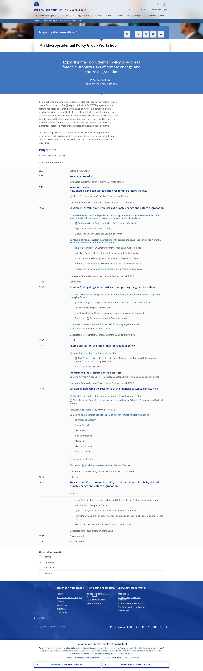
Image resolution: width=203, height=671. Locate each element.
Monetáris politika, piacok (46, 16)
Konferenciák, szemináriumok (71, 20)
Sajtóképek (62, 605)
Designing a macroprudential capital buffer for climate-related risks (108, 415)
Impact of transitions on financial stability (94, 353)
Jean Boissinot (97, 234)
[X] (137, 626)
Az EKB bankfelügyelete (154, 16)
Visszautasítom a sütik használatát (136, 665)
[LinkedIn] (142, 626)
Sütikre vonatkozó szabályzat (130, 603)
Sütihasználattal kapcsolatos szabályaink (122, 658)
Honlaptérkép (40, 618)
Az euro (109, 16)
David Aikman (79, 377)
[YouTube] (154, 626)
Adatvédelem (123, 594)
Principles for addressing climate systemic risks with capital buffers (107, 396)
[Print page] (127, 34)
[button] (161, 4)
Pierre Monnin (80, 400)
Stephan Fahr (79, 329)
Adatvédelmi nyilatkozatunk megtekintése (84, 658)
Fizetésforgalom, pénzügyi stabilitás (75, 16)
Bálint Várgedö (85, 303)
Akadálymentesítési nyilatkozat (131, 607)
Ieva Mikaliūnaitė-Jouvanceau (99, 465)
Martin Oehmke (80, 196)
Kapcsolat (61, 609)
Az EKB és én (143, 10)
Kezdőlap (37, 20)
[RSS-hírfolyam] (166, 626)
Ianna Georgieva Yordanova (103, 269)
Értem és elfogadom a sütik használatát (67, 665)
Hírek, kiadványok (134, 16)
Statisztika (98, 16)
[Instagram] (148, 626)
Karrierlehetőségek (159, 10)
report (72, 105)
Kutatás (120, 16)
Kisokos (60, 601)
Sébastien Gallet (86, 223)
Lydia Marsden (85, 248)
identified (51, 119)
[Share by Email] (161, 34)
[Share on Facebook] (146, 34)
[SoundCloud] (160, 626)
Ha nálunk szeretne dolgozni (69, 598)
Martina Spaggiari (86, 420)
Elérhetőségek (63, 612)
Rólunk (130, 10)
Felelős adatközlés (95, 603)
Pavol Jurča (95, 318)
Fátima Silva (90, 410)
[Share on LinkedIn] (153, 34)
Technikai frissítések (96, 600)
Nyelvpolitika (123, 611)
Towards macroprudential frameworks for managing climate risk (106, 325)
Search (158, 4)
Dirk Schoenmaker (87, 358)
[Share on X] (138, 34)
